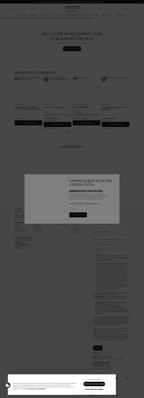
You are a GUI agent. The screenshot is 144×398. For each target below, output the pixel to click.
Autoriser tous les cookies (94, 384)
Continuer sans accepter (94, 379)
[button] (7, 385)
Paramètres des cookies (94, 389)
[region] (62, 384)
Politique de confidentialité (36, 389)
